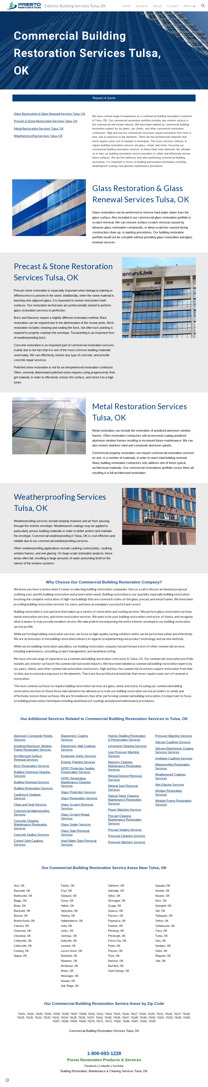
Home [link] (126, 6)
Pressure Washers (121, 842)
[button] (203, 6)
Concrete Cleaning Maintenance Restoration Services (31, 824)
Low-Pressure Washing (124, 752)
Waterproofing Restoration (172, 764)
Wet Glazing (163, 784)
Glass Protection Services (78, 792)
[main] (88, 50)
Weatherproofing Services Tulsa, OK (38, 136)
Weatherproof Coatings (170, 774)
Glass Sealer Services (76, 824)
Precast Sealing (119, 829)
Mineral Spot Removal (123, 786)
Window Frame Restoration (173, 800)
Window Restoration (169, 790)
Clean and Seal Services (30, 804)
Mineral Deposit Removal (125, 776)
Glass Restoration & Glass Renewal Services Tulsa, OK (49, 113)
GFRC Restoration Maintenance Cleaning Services (76, 782)
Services (141, 746)
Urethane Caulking (168, 758)
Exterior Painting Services (78, 762)
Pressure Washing (167, 736)
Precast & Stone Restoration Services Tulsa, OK (45, 121)
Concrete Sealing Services (31, 834)
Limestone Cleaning (121, 746)
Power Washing (119, 809)
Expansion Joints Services (78, 756)
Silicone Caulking (167, 742)
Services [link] (142, 6)
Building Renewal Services (31, 782)
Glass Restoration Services (79, 798)
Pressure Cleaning (120, 836)
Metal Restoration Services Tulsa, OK (39, 128)
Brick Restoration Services (31, 766)
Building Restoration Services (33, 788)
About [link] (157, 6)
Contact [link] (172, 6)
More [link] (188, 6)
